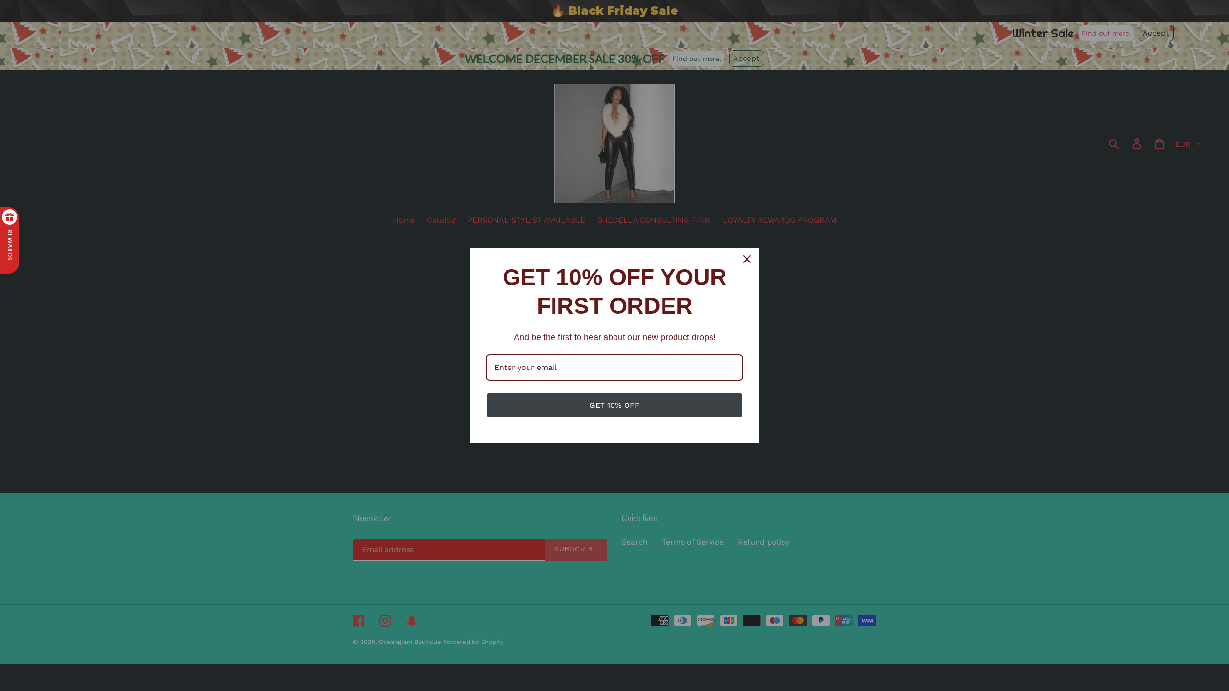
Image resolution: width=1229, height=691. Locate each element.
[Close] (747, 259)
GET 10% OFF (614, 405)
